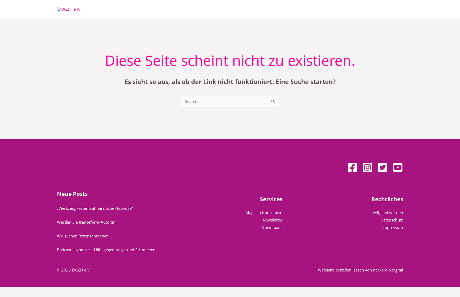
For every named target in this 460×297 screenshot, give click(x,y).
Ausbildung (274, 9)
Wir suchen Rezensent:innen (83, 236)
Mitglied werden (388, 212)
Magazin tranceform (263, 212)
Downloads (272, 227)
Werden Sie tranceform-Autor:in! (87, 222)
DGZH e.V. (168, 9)
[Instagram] (367, 167)
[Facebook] (352, 167)
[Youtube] (398, 167)
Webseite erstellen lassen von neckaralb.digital (360, 270)
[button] (180, 9)
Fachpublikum (236, 9)
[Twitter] (382, 167)
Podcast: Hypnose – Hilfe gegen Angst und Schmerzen (106, 249)
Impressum (392, 227)
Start (146, 9)
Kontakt (306, 9)
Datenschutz (391, 220)
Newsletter (272, 220)
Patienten (200, 9)
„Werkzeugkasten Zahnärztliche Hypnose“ (95, 208)
